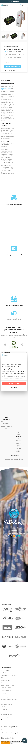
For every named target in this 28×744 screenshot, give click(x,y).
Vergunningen (4, 682)
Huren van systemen (6, 690)
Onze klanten (4, 709)
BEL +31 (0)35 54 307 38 (7, 737)
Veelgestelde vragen (6, 680)
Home (5, 45)
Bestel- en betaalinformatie (7, 685)
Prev (5, 344)
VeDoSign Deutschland (6, 714)
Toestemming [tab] (5, 359)
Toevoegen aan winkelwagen (12, 66)
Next (22, 344)
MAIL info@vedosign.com (8, 738)
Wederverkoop (4, 717)
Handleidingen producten (7, 672)
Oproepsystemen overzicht (7, 730)
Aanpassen (13, 387)
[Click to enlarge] (3, 29)
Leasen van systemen (6, 687)
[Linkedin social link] (16, 1)
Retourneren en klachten (7, 677)
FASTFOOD (10, 45)
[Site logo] (4, 5)
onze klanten (10, 334)
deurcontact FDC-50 (6, 88)
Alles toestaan (14, 383)
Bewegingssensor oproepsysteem (11, 46)
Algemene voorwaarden (6, 704)
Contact (3, 723)
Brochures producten (6, 670)
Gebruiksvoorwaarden (6, 707)
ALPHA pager (4, 89)
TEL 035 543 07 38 (14, 5)
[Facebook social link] (10, 1)
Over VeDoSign (4, 697)
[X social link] (12, 1)
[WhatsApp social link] (18, 1)
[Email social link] (14, 1)
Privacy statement (5, 702)
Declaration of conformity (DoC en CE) (10, 675)
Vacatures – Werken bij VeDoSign (9, 699)
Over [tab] (23, 359)
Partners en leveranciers (7, 712)
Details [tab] (14, 359)
